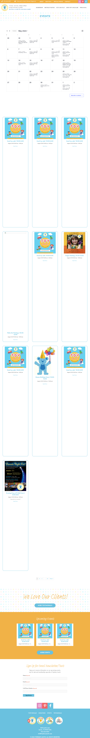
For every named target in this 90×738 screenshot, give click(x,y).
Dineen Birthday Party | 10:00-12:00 (45, 378)
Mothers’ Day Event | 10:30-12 (55, 56)
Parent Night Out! (66, 44)
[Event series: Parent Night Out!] (69, 43)
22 (30, 71)
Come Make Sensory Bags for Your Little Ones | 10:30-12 (22, 42)
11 (63, 49)
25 (63, 71)
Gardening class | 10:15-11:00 (45, 86)
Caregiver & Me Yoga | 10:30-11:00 (34, 42)
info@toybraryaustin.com (45, 734)
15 (30, 60)
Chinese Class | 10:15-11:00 (56, 42)
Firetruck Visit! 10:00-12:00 (66, 86)
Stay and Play (60, 7)
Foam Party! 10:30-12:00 (67, 74)
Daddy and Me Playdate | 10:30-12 (67, 42)
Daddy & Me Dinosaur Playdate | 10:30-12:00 (67, 64)
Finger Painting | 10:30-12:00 (74, 256)
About (41, 1)
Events (49, 713)
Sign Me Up (29, 695)
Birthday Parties (50, 7)
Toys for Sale (32, 713)
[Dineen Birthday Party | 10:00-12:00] (45, 361)
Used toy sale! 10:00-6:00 (15, 141)
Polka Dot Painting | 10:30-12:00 (15, 334)
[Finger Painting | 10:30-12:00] (74, 243)
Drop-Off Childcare (72, 7)
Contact (67, 1)
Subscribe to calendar (76, 95)
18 (63, 60)
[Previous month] (7, 31)
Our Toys (48, 1)
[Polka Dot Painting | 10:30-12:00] (15, 281)
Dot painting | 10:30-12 (22, 52)
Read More (15, 146)
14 (19, 60)
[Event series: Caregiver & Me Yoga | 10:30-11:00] (36, 40)
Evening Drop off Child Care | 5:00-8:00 (15, 494)
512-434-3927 (7, 1)
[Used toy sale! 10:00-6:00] (15, 128)
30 (19, 38)
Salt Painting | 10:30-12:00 (22, 64)
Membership (39, 7)
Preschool (83, 7)
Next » (51, 579)
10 (52, 49)
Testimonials (58, 713)
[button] (52, 1)
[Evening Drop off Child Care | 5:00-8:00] (15, 476)
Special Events (58, 1)
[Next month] (9, 31)
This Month (14, 30)
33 (47, 579)
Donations (42, 713)
